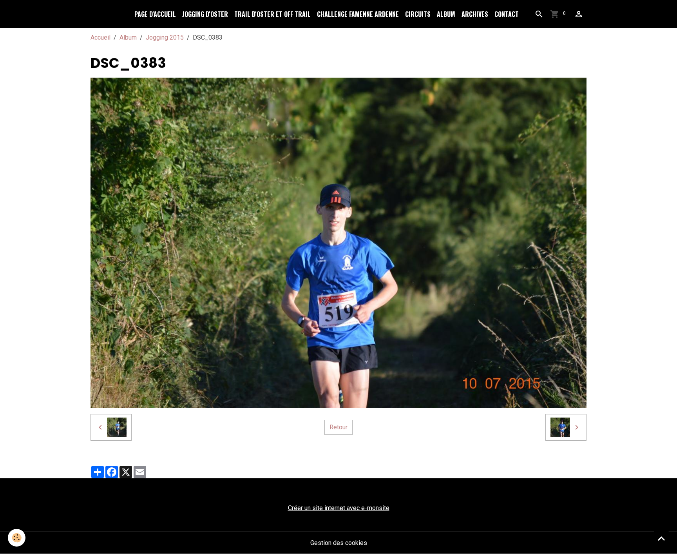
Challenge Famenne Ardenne (358, 14)
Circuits (418, 14)
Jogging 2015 (165, 37)
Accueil (100, 37)
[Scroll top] (661, 538)
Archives (475, 14)
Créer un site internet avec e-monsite (338, 508)
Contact (506, 14)
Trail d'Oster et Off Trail (272, 14)
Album (446, 14)
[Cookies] (16, 538)
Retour (338, 427)
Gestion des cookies (338, 543)
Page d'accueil (155, 14)
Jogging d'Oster (205, 14)
